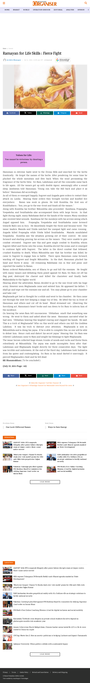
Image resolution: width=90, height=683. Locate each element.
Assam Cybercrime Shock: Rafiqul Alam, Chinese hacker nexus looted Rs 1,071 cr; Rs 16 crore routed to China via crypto (49, 628)
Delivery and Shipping (59, 672)
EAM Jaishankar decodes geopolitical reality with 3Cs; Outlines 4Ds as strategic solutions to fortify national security (71, 458)
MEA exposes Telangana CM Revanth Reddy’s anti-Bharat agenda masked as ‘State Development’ (71, 445)
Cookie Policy (24, 672)
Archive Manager (14, 60)
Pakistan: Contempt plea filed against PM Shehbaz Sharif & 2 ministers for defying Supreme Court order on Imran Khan (28, 470)
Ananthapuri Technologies (20, 679)
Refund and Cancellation (40, 672)
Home (7, 10)
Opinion (80, 10)
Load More (45, 482)
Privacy (5, 672)
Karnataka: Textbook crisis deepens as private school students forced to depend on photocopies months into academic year (46, 620)
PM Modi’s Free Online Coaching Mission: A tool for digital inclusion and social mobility (70, 469)
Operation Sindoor (41, 10)
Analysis (70, 10)
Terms (14, 672)
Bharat (16, 10)
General (11, 49)
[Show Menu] (4, 3)
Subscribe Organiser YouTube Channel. (45, 383)
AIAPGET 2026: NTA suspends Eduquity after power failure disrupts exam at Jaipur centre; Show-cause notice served (28, 446)
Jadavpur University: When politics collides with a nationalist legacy (40, 644)
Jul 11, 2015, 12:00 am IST (33, 60)
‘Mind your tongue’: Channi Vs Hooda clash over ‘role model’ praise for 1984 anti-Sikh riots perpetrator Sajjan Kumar (28, 458)
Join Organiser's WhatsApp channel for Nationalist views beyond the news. (45, 385)
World (26, 10)
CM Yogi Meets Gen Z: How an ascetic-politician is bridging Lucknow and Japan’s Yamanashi (50, 635)
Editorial (58, 10)
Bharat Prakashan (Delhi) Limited (14, 676)
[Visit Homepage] (45, 3)
